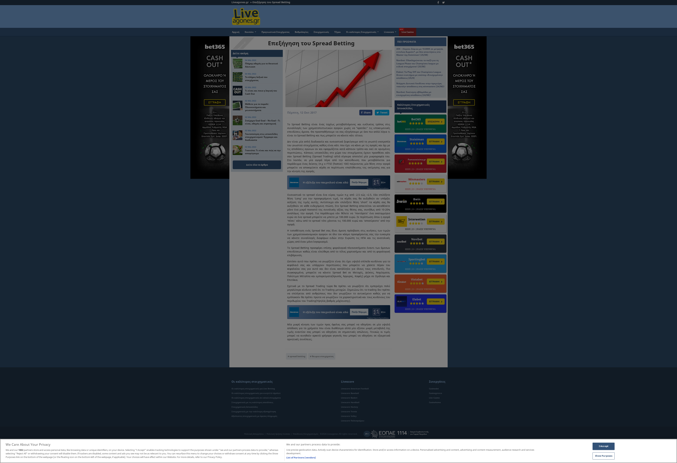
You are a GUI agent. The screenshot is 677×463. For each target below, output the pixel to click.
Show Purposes (603, 455)
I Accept (603, 446)
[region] (338, 451)
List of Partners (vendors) (301, 457)
